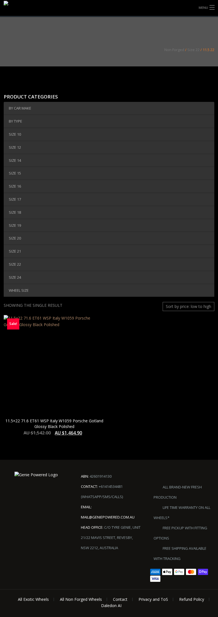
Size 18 (15, 212)
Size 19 (15, 225)
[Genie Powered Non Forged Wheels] (18, 8)
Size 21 (15, 251)
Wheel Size (19, 290)
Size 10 (15, 134)
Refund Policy (191, 599)
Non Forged (174, 49)
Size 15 (15, 173)
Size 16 (15, 186)
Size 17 (15, 199)
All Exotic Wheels (33, 599)
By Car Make (20, 108)
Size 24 (15, 277)
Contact (120, 599)
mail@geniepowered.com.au (108, 517)
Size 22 (193, 49)
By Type (15, 121)
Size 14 (15, 160)
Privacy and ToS (153, 599)
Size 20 (15, 238)
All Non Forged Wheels (81, 599)
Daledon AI (111, 605)
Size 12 (15, 147)
